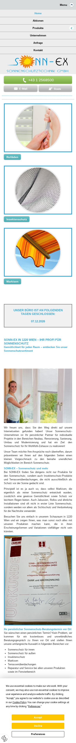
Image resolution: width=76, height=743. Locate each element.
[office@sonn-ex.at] (20, 89)
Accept (38, 717)
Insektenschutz (16, 219)
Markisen (12, 281)
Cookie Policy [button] (19, 702)
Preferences (38, 734)
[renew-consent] (4, 738)
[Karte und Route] (55, 89)
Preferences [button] (34, 706)
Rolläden (12, 157)
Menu (63, 4)
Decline (38, 726)
